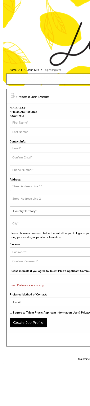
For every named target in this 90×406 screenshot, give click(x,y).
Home (13, 69)
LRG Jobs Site (30, 69)
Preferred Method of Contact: (28, 294)
